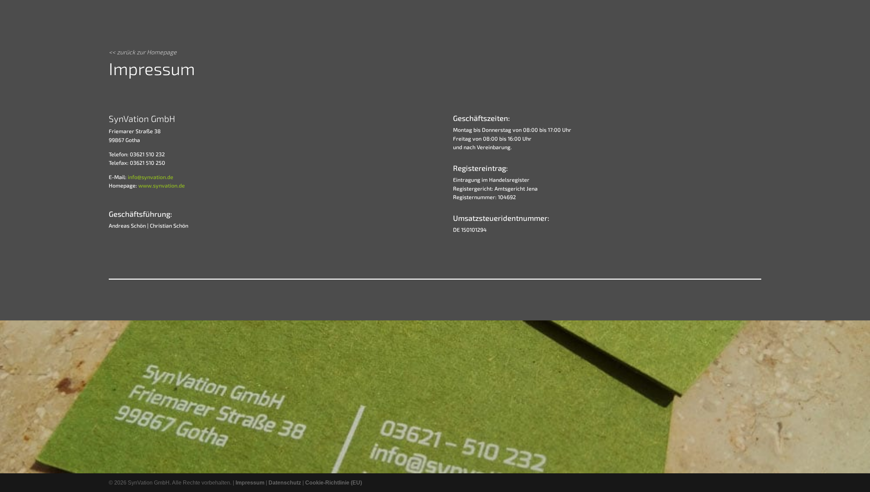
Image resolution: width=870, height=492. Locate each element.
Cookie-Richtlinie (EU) (333, 483)
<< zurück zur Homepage (143, 52)
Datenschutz (284, 483)
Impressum (250, 483)
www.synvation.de (161, 185)
